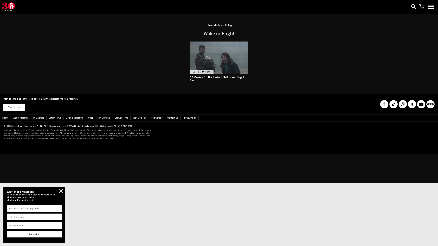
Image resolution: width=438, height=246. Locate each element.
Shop (91, 118)
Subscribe (14, 107)
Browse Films (121, 118)
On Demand (104, 118)
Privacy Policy (189, 118)
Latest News (55, 118)
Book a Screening (74, 118)
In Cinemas (38, 118)
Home (5, 118)
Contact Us (172, 118)
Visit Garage (157, 118)
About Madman (21, 118)
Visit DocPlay (139, 118)
